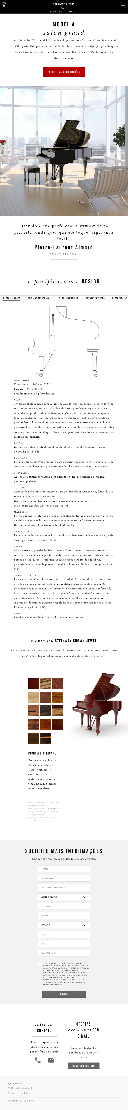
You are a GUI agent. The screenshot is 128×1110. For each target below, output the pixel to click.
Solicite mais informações (64, 72)
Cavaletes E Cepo (95, 298)
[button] (123, 4)
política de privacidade (55, 973)
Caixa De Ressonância (40, 298)
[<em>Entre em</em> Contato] (51, 1063)
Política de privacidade (20, 1088)
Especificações (11, 298)
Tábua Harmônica (68, 298)
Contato (73, 12)
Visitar (57, 12)
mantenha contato (83, 1066)
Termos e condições (19, 1093)
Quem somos (15, 1083)
